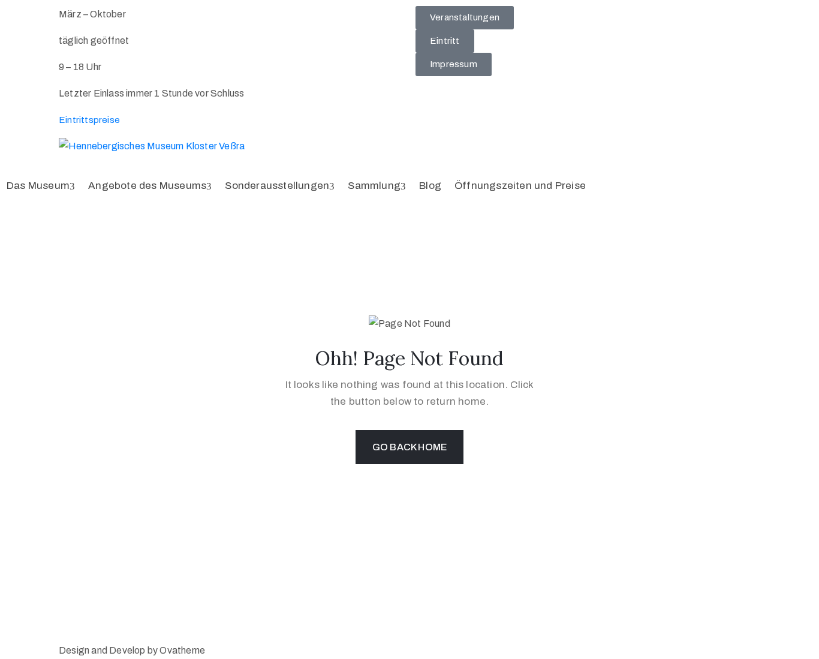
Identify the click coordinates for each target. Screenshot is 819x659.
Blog (430, 185)
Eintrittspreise (89, 120)
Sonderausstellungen (277, 185)
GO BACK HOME (409, 447)
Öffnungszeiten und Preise (520, 185)
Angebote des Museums (147, 185)
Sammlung (374, 185)
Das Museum (38, 185)
